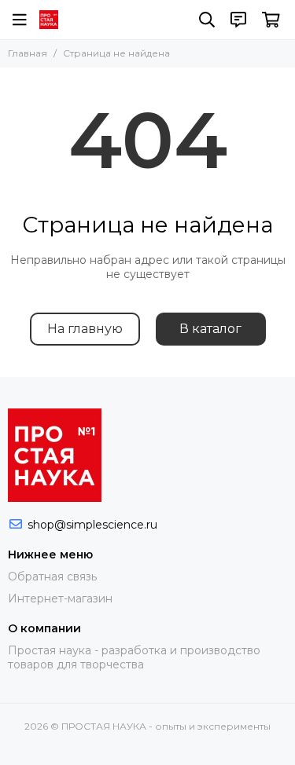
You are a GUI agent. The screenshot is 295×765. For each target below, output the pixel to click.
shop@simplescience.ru (92, 525)
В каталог (210, 328)
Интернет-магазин (60, 598)
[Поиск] (207, 19)
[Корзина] (271, 19)
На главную (85, 328)
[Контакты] (238, 19)
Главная (27, 53)
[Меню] (19, 19)
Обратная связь (52, 576)
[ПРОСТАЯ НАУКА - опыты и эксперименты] (48, 19)
